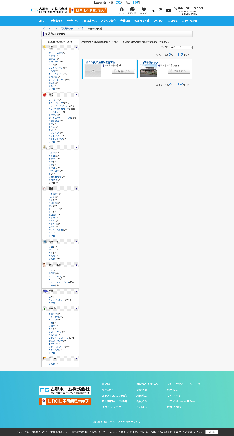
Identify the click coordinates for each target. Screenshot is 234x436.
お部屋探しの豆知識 (114, 395)
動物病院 (53, 215)
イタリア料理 (55, 317)
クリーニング (55, 74)
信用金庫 (53, 77)
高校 (51, 162)
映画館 (52, 256)
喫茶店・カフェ (56, 340)
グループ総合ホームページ (184, 384)
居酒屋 (52, 326)
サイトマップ (175, 395)
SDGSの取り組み (147, 384)
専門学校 (53, 180)
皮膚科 (52, 227)
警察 (51, 86)
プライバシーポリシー (181, 401)
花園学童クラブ (150, 62)
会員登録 (141, 401)
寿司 (51, 329)
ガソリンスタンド (57, 299)
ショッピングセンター (59, 106)
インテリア (54, 133)
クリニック (54, 209)
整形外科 (53, 224)
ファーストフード (57, 347)
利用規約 (172, 390)
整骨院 (52, 218)
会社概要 (125, 20)
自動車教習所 (55, 177)
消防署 (52, 83)
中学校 (52, 159)
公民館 (52, 71)
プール (52, 250)
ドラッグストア (56, 103)
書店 (51, 130)
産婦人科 (53, 203)
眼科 (51, 212)
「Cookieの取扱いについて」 (170, 432)
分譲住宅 (72, 20)
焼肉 (51, 323)
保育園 (52, 156)
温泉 (51, 253)
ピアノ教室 (54, 171)
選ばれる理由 (142, 20)
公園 (51, 247)
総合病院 (53, 194)
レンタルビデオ (56, 68)
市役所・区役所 (56, 53)
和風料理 (53, 335)
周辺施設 (141, 395)
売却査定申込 (89, 20)
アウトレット (55, 135)
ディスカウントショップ (60, 118)
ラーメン (53, 344)
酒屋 (51, 124)
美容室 (52, 273)
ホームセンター (56, 112)
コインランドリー (57, 80)
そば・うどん (55, 332)
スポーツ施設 (55, 276)
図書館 (52, 56)
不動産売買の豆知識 (114, 401)
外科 (51, 232)
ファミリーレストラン (59, 338)
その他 (52, 89)
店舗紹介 (107, 384)
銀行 (51, 65)
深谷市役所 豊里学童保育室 (100, 62)
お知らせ (173, 20)
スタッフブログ (111, 407)
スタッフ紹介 (108, 20)
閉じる (212, 432)
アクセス (159, 20)
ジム (51, 270)
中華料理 (53, 314)
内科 (51, 200)
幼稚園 (52, 168)
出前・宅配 (54, 349)
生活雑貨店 (54, 121)
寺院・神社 (54, 62)
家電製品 (53, 115)
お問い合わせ (189, 20)
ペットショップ (56, 139)
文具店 (52, 127)
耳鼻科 (52, 221)
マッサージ (54, 279)
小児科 (52, 197)
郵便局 (52, 59)
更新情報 (141, 390)
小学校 (52, 153)
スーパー (53, 100)
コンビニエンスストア (59, 109)
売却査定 (141, 407)
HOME (40, 20)
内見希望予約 (55, 20)
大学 (51, 165)
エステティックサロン (59, 282)
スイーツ (53, 320)
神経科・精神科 (56, 230)
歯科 (51, 206)
